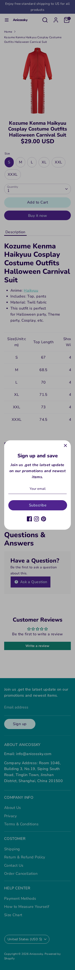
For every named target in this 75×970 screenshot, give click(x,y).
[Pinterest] (43, 518)
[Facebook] (29, 518)
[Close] (65, 445)
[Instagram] (36, 518)
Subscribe (37, 505)
